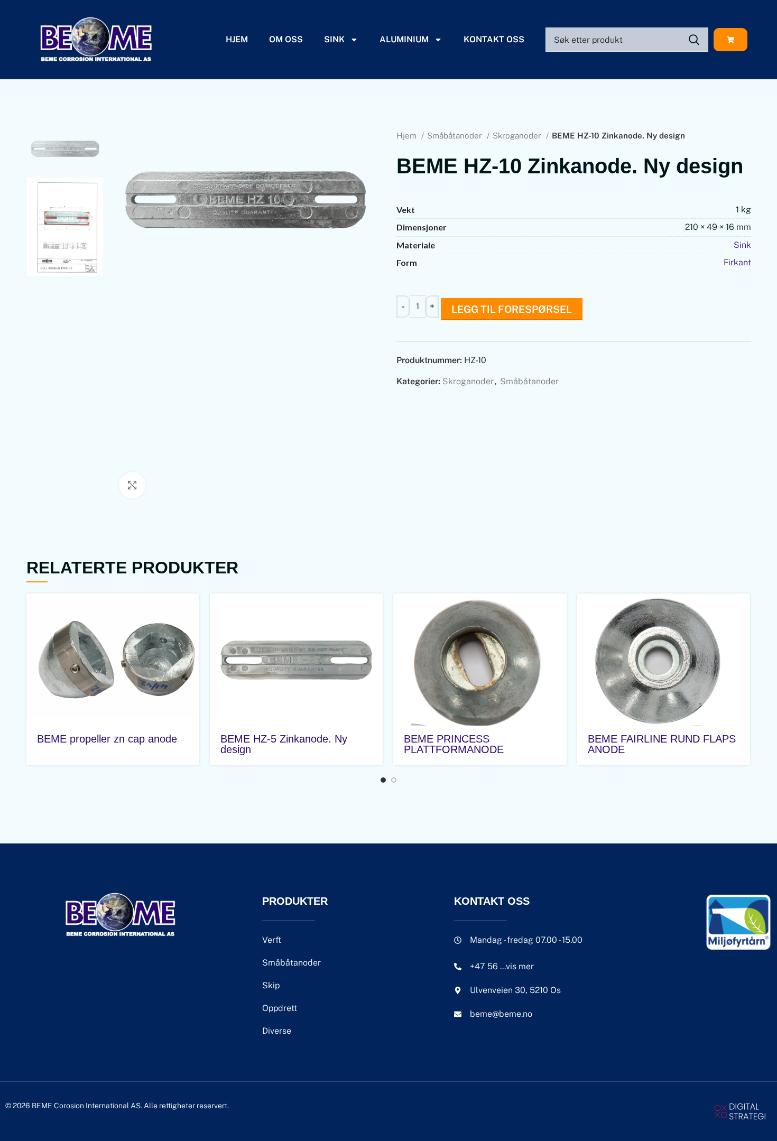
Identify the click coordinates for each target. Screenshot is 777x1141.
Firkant (737, 262)
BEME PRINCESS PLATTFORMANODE (454, 744)
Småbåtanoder (455, 135)
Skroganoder (518, 135)
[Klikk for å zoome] (132, 485)
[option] (65, 148)
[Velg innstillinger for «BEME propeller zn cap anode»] (191, 611)
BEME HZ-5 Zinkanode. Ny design (283, 744)
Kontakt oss (494, 39)
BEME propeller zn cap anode (107, 739)
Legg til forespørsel (511, 309)
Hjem (237, 39)
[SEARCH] (694, 39)
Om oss (286, 39)
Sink (334, 39)
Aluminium (404, 39)
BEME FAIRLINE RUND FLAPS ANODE (662, 744)
